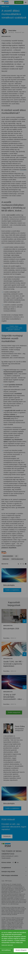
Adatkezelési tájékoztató (7, 945)
